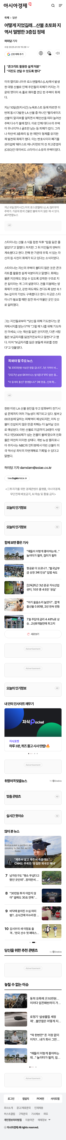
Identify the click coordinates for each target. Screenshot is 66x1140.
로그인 (11, 1098)
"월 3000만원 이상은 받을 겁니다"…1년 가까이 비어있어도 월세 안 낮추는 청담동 (33, 367)
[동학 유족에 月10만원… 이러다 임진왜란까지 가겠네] (16, 1007)
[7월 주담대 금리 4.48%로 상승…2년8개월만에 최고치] (14, 627)
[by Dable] (56, 951)
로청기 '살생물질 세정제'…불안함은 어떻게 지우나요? (45, 1019)
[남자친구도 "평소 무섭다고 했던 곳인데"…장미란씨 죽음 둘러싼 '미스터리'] (51, 884)
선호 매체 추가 (17, 54)
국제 (6, 17)
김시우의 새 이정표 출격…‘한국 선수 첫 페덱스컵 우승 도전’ (24, 933)
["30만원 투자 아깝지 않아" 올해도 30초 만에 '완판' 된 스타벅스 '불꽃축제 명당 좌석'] (51, 901)
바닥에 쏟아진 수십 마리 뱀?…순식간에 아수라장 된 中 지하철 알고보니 (24, 915)
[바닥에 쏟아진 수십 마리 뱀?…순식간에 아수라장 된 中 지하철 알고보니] (51, 919)
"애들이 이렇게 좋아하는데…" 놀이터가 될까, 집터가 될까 (43, 553)
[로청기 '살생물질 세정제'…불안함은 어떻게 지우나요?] (16, 1025)
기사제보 (35, 1114)
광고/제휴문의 (23, 1107)
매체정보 (42, 1120)
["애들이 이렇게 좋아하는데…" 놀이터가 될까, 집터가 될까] (14, 559)
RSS (46, 1114)
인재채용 (38, 1107)
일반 (14, 17)
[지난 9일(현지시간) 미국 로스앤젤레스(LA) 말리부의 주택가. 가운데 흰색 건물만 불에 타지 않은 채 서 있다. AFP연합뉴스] (33, 183)
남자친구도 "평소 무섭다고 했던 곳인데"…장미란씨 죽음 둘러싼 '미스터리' (24, 880)
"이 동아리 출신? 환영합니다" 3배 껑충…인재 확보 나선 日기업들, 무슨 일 (33, 382)
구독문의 (23, 1114)
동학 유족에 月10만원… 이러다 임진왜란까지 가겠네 (45, 1001)
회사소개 (8, 1107)
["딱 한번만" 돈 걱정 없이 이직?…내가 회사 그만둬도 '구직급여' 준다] (16, 1043)
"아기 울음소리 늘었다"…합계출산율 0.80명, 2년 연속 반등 (43, 604)
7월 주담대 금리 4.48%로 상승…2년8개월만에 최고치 (43, 621)
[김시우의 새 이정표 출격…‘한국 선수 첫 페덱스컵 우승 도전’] (51, 937)
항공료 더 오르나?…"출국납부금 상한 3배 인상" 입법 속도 (43, 570)
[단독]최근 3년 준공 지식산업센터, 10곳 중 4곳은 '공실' (43, 587)
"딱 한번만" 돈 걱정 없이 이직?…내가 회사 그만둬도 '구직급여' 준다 (44, 1037)
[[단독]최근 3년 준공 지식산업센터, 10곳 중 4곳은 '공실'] (14, 593)
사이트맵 (55, 1098)
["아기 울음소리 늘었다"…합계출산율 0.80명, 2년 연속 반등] (14, 610)
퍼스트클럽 (9, 1114)
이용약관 (29, 1120)
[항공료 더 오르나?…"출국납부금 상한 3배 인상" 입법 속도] (14, 576)
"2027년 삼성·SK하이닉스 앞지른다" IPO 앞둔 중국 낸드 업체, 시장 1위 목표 (33, 374)
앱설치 (25, 1098)
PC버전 (40, 1098)
